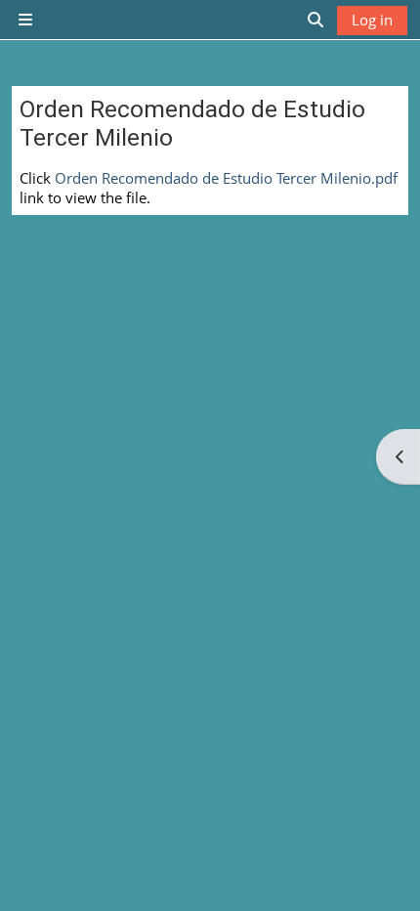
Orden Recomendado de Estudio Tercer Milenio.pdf (226, 178)
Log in (372, 19)
